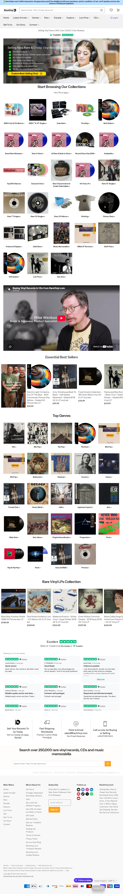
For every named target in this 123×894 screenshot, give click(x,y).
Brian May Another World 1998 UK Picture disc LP (13, 618)
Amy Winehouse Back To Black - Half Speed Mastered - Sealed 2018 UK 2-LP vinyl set (64, 396)
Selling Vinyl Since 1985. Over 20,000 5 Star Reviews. (61, 30)
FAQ (67, 871)
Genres (35, 18)
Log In (115, 18)
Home (6, 18)
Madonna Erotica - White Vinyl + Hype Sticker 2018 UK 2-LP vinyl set (64, 619)
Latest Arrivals (20, 18)
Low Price (84, 18)
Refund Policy (31, 819)
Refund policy (31, 865)
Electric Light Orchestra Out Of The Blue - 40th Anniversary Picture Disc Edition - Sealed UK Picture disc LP (38, 397)
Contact (33, 25)
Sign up (54, 810)
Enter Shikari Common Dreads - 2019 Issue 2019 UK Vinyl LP (90, 619)
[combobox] (58, 10)
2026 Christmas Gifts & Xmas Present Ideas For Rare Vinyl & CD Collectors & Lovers (33, 871)
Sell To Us (7, 25)
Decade (58, 18)
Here (65, 92)
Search (5, 865)
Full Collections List (45, 865)
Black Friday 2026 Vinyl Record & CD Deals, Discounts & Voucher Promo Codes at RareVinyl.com (37, 868)
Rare (46, 18)
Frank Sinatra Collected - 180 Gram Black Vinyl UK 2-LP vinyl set (90, 395)
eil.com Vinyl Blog (33, 842)
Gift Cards (30, 815)
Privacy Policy (31, 839)
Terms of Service (33, 835)
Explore (70, 18)
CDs (96, 18)
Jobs (28, 799)
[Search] (101, 10)
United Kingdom (104, 881)
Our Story (20, 25)
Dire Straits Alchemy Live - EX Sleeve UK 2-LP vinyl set (39, 619)
